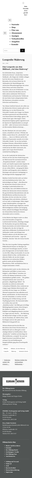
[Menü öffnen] (5, 33)
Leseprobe (6, 351)
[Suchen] (22, 50)
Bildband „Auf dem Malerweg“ (18, 348)
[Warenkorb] (23, 3)
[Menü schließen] (9, 20)
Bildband (6, 348)
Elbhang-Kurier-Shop (9, 442)
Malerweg (13, 351)
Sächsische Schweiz (23, 351)
